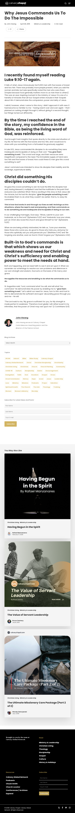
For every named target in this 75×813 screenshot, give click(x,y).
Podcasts (10, 780)
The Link (36, 387)
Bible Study (34, 358)
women (8, 391)
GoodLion (34, 375)
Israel (41, 379)
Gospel (42, 755)
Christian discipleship (43, 363)
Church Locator (13, 787)
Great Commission (12, 379)
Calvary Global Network (14, 363)
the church (25, 387)
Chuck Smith (12, 783)
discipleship (29, 371)
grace (52, 375)
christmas (24, 367)
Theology (43, 749)
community (60, 367)
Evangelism (9, 375)
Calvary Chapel (47, 358)
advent (16, 358)
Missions (25, 383)
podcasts (35, 383)
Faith (19, 375)
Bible (24, 358)
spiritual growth (11, 387)
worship (35, 391)
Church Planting (47, 367)
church (34, 367)
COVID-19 (8, 371)
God (26, 375)
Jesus (49, 379)
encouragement (52, 371)
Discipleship (44, 752)
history (25, 379)
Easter (39, 371)
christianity (58, 363)
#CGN (7, 358)
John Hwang (11, 24)
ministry (15, 383)
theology (46, 387)
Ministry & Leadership (42, 24)
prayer (44, 383)
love (7, 383)
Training (57, 387)
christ (29, 363)
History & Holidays (47, 762)
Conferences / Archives (17, 790)
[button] (69, 3)
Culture (18, 371)
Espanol (9, 793)
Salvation (54, 383)
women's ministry (21, 391)
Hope (34, 379)
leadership (58, 379)
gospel (44, 375)
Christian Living (11, 367)
